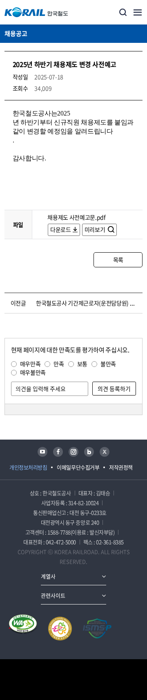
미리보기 (95, 229)
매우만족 (30, 363)
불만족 (108, 363)
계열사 (48, 576)
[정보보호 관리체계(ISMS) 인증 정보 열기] (97, 628)
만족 (58, 363)
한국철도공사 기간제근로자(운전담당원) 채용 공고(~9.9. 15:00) (88, 303)
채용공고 (15, 33)
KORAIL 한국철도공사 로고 (36, 12)
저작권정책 (121, 467)
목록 (118, 260)
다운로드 (60, 229)
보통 (82, 363)
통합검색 (123, 12)
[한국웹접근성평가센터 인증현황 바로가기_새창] (23, 628)
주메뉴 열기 (138, 12)
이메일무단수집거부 (78, 467)
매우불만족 (33, 372)
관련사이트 (53, 595)
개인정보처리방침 (28, 467)
